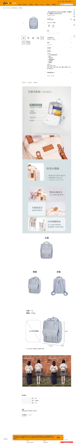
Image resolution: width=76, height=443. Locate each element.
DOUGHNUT (49, 44)
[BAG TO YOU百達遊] (9, 3)
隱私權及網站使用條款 (30, 442)
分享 (49, 75)
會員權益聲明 (45, 442)
